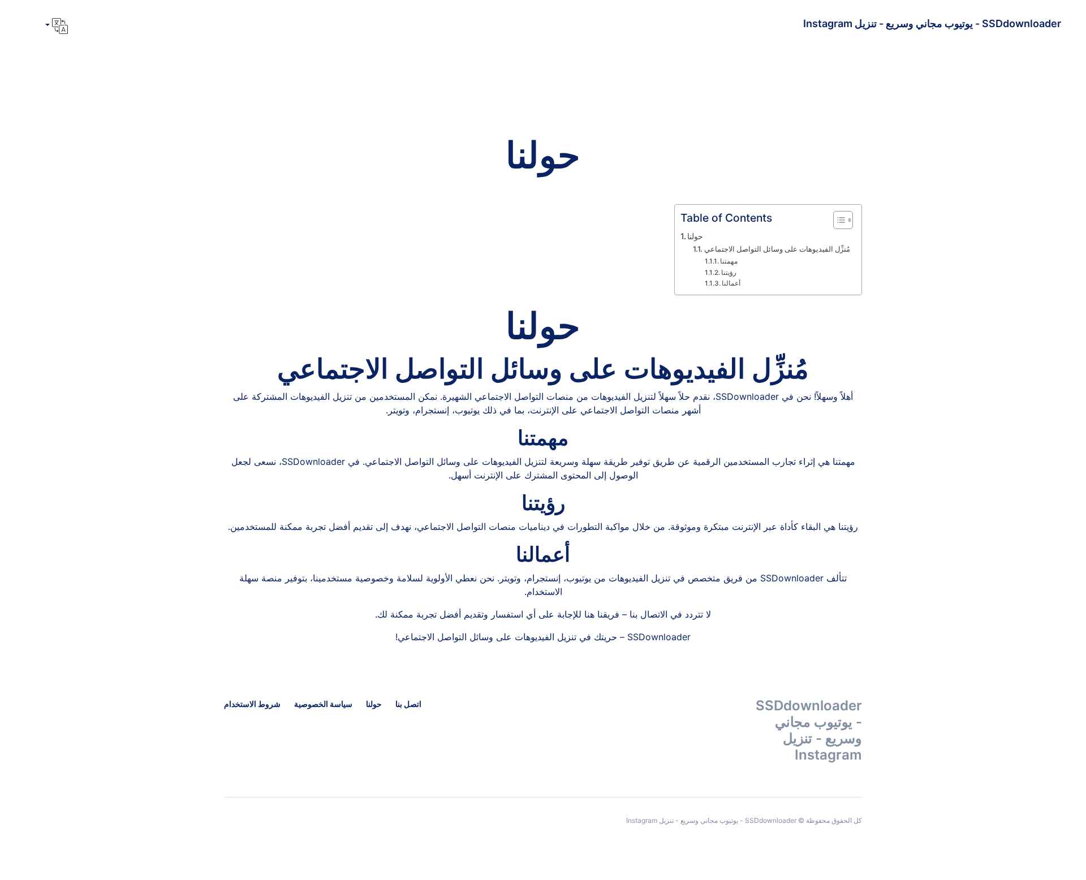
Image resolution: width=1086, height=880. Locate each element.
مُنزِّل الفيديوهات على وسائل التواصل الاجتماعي (777, 248)
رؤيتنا (728, 273)
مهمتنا (729, 261)
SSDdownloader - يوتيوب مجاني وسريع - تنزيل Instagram (932, 23)
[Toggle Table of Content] (837, 220)
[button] (55, 26)
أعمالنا (731, 283)
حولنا (695, 236)
